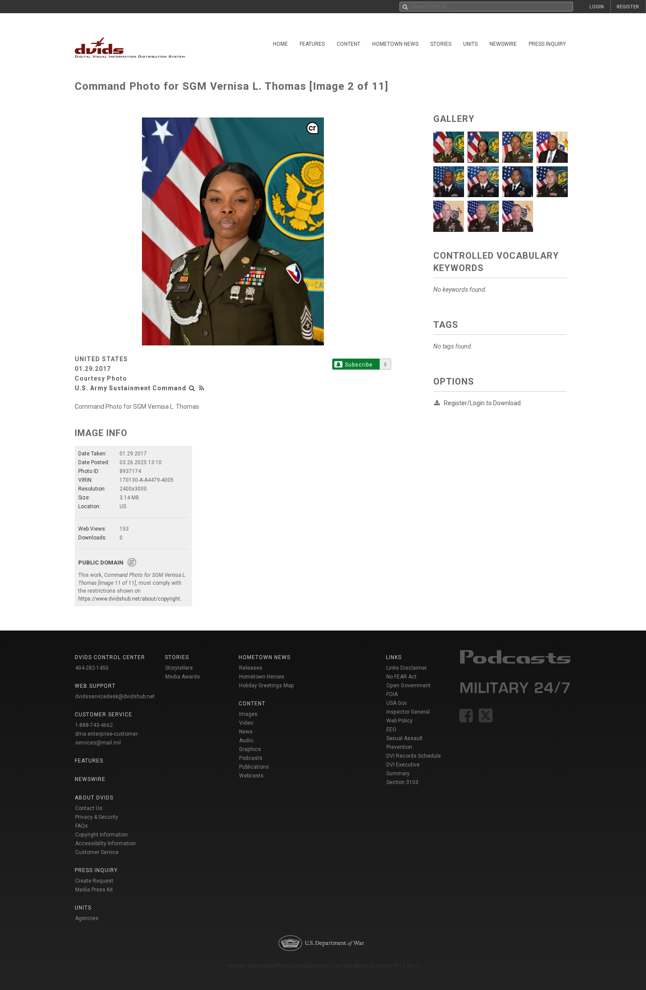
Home (280, 44)
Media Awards (182, 677)
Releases (250, 668)
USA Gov (396, 703)
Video (246, 723)
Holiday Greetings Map (266, 685)
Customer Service (97, 852)
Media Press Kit (94, 890)
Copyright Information (101, 835)
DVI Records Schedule (413, 756)
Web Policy (399, 721)
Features (312, 44)
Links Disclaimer (406, 668)
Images (248, 714)
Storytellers (179, 668)
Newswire (503, 44)
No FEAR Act (401, 677)
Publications (254, 767)
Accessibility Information (105, 843)
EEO (391, 729)
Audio (246, 740)
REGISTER (628, 7)
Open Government (408, 685)
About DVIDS (94, 798)
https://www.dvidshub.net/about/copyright (129, 599)
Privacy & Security (96, 817)
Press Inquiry (547, 44)
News (246, 732)
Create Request (94, 881)
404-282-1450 (92, 668)
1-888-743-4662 (94, 725)
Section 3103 (402, 782)
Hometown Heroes (261, 677)
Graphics (250, 749)
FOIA (392, 694)
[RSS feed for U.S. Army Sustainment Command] (202, 388)
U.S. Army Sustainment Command (130, 388)
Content (348, 44)
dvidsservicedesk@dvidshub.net (115, 696)
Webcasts (251, 776)
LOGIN (596, 7)
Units (470, 44)
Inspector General (408, 712)
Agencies (86, 918)
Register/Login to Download (482, 403)
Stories (440, 44)
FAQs (81, 826)
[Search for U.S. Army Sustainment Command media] (192, 388)
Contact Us (88, 808)
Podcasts (250, 758)
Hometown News (395, 44)
